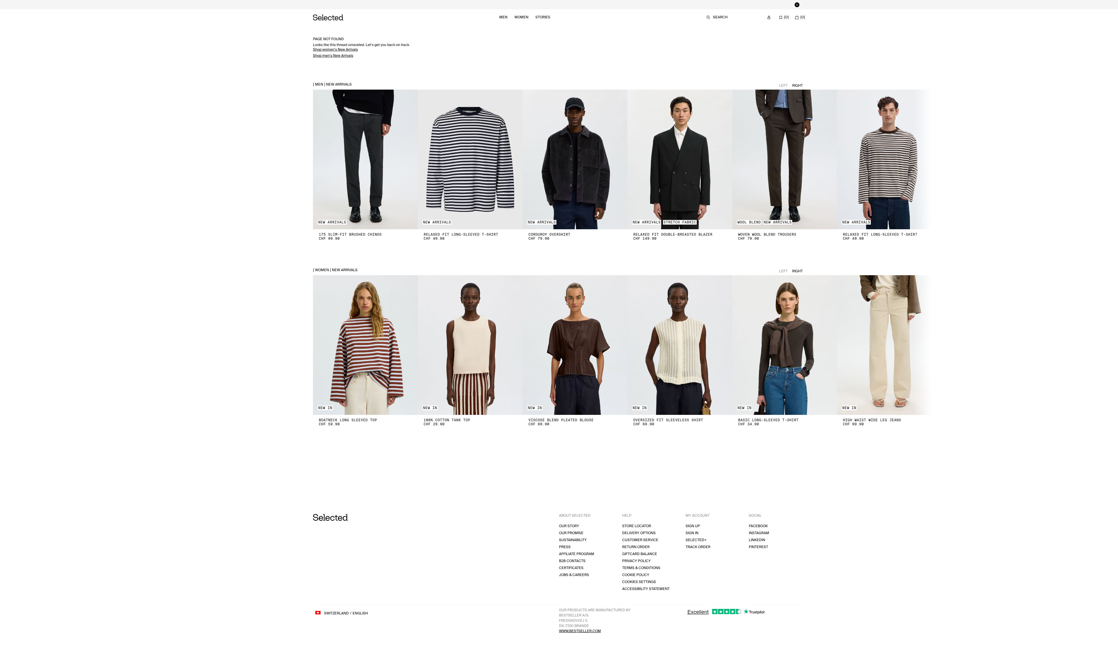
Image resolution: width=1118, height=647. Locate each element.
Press (565, 547)
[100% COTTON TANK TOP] (470, 345)
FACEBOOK (758, 526)
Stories (542, 17)
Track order (698, 547)
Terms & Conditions (641, 568)
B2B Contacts (572, 561)
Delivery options (639, 533)
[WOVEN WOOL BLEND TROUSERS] (784, 159)
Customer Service (640, 540)
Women (521, 17)
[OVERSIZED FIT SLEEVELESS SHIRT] (679, 345)
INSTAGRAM (759, 533)
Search (720, 17)
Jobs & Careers (574, 575)
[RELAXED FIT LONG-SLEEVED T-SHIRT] (470, 159)
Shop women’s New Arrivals (335, 50)
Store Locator (636, 526)
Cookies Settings (639, 582)
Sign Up (693, 526)
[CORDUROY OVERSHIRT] (575, 159)
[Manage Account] (768, 17)
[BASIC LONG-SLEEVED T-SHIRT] (784, 345)
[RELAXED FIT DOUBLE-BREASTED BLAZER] (679, 159)
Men (503, 17)
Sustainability (573, 540)
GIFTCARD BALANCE (639, 554)
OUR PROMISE (571, 533)
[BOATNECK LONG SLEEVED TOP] (365, 345)
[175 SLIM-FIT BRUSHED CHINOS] (365, 159)
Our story (569, 526)
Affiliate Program (576, 554)
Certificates (571, 568)
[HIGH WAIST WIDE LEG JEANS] (889, 345)
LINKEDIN (757, 540)
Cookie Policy (635, 575)
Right (797, 86)
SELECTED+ (696, 540)
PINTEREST (758, 547)
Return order (636, 547)
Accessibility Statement (646, 589)
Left (783, 86)
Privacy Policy (636, 561)
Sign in (692, 533)
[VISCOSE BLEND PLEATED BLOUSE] (575, 345)
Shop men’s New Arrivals (333, 56)
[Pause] (796, 4)
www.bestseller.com (580, 631)
